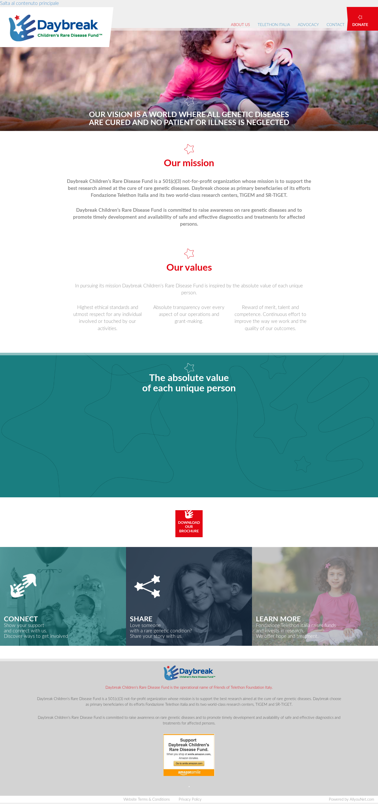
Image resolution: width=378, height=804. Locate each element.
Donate (360, 25)
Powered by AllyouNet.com (351, 799)
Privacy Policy (190, 799)
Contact (336, 25)
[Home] (58, 27)
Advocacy (308, 25)
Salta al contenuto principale (29, 3)
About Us (240, 25)
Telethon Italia (274, 25)
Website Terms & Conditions (146, 799)
